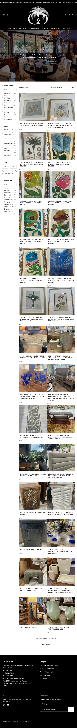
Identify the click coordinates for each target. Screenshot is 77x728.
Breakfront (8, 119)
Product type (8, 85)
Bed (5, 105)
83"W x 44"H (8, 129)
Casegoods (8, 200)
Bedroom (7, 193)
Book (6, 114)
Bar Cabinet (8, 98)
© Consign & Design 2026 (10, 721)
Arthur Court (8, 155)
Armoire (7, 93)
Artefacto (7, 150)
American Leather (10, 139)
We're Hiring (44, 679)
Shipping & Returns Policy (49, 665)
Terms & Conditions (47, 669)
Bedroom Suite (9, 107)
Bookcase (7, 117)
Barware (7, 103)
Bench (6, 112)
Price (5, 162)
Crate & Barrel (9, 207)
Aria (5, 148)
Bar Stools (7, 100)
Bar (5, 96)
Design (6, 209)
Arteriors (7, 153)
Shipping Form (45, 675)
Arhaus (6, 146)
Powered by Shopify (26, 721)
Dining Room (8, 211)
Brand (6, 126)
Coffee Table (8, 204)
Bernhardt (7, 195)
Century (7, 202)
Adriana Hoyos (9, 132)
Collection (8, 180)
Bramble (7, 197)
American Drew (9, 134)
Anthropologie (9, 143)
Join (71, 709)
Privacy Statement (46, 672)
